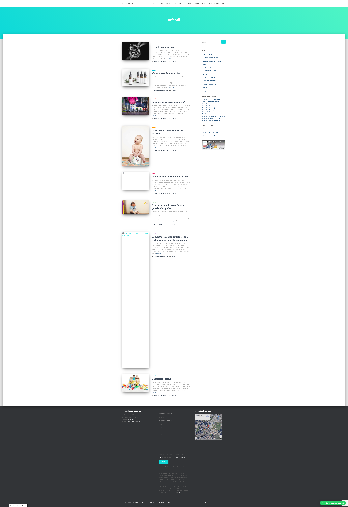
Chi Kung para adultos (210, 84)
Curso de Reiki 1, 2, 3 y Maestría (211, 99)
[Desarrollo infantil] (135, 383)
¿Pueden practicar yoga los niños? (170, 176)
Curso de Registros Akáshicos (211, 120)
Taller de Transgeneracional (210, 101)
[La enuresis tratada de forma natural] (135, 146)
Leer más (168, 58)
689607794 (131, 419)
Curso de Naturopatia (208, 106)
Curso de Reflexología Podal (210, 110)
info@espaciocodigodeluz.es (134, 421)
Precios (204, 3)
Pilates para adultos (210, 80)
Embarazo (155, 44)
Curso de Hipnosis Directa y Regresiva (213, 116)
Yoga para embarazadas (211, 57)
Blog (210, 3)
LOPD (179, 492)
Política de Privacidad (179, 457)
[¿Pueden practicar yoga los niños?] (135, 181)
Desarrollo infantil (162, 378)
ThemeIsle (223, 503)
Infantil (154, 70)
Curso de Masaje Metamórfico (211, 118)
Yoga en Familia (208, 67)
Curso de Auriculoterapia (209, 104)
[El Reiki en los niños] (135, 51)
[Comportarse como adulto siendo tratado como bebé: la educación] (135, 300)
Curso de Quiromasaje (208, 108)
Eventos (161, 3)
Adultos (205, 74)
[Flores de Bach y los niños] (135, 78)
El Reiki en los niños (163, 46)
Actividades (127, 502)
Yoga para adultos (209, 77)
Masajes (169, 3)
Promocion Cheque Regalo (211, 132)
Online (197, 3)
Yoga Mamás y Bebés (210, 70)
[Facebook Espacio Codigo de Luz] (213, 145)
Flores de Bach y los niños (166, 73)
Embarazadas (207, 54)
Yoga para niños (208, 91)
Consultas (178, 3)
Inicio (154, 3)
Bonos (205, 129)
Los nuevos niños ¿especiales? (168, 101)
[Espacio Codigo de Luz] (208, 426)
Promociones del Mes (209, 136)
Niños (204, 87)
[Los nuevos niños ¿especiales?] (135, 106)
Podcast (216, 3)
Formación (188, 3)
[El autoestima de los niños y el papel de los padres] (135, 207)
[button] (333, 503)
